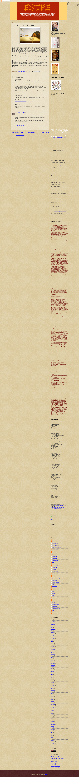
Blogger (46, 774)
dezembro (53, 646)
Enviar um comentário (18, 127)
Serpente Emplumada (55, 767)
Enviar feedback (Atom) (20, 135)
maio (52, 677)
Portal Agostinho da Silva (55, 766)
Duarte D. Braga (55, 549)
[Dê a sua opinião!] (35, 71)
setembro (53, 624)
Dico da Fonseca (55, 545)
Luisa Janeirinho (55, 573)
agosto (52, 655)
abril (52, 627)
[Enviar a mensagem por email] (34, 71)
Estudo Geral (54, 551)
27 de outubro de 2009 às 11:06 (20, 125)
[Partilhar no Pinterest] (39, 71)
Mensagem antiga (44, 132)
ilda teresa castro (55, 599)
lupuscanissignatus (55, 604)
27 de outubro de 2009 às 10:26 (20, 101)
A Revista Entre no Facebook (56, 756)
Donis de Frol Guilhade (19, 112)
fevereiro (52, 682)
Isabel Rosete (54, 558)
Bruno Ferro (54, 541)
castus (53, 593)
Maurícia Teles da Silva (56, 578)
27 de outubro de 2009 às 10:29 (20, 108)
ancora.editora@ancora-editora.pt (60, 211)
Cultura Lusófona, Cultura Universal (57, 758)
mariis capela (54, 606)
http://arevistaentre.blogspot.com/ (60, 505)
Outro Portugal (53, 763)
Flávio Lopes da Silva (56, 552)
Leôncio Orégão (55, 571)
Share (52, 520)
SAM (53, 584)
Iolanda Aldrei (54, 556)
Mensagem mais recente (17, 132)
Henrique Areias (55, 554)
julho (52, 619)
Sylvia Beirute (54, 586)
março (52, 643)
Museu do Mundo (54, 761)
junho (52, 636)
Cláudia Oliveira (55, 543)
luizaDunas (54, 602)
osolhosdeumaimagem (56, 608)
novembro (53, 621)
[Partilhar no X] (36, 71)
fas (53, 597)
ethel (53, 595)
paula (53, 610)
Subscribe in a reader (55, 519)
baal (53, 591)
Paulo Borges (54, 580)
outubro (52, 622)
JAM (53, 562)
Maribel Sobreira (55, 576)
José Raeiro (54, 569)
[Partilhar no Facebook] (38, 71)
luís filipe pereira (55, 600)
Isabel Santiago (55, 560)
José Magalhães (55, 567)
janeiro (52, 632)
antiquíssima (54, 589)
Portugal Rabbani (55, 582)
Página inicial (31, 132)
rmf (53, 611)
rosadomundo (54, 613)
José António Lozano (56, 565)
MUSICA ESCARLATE (56, 575)
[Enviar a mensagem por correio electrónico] (32, 71)
